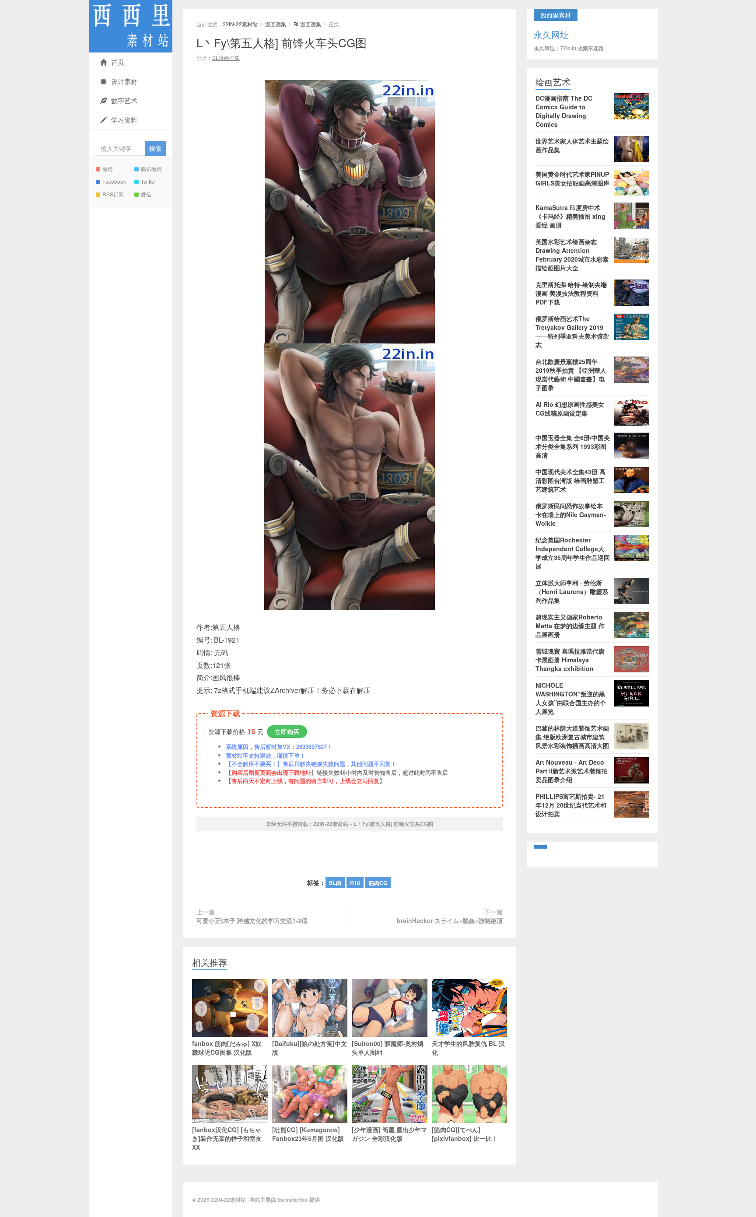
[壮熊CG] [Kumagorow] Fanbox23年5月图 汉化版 (308, 1134)
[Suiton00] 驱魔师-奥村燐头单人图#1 (388, 1047)
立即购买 (287, 731)
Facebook (114, 181)
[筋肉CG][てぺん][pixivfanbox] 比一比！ (465, 1134)
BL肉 (335, 883)
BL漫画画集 (307, 24)
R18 (355, 883)
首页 (117, 61)
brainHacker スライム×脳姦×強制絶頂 (450, 920)
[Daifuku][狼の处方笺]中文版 (309, 1047)
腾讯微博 (151, 168)
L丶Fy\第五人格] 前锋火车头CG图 (281, 42)
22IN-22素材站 (130, 26)
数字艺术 (124, 100)
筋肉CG (378, 883)
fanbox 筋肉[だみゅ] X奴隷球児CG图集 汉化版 (227, 1047)
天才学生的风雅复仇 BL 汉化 (468, 1047)
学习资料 (124, 119)
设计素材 (124, 81)
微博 (107, 168)
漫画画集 (275, 24)
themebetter (292, 1199)
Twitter (148, 181)
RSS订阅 (113, 194)
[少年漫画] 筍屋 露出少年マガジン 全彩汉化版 (389, 1134)
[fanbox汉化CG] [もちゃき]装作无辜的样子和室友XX (227, 1138)
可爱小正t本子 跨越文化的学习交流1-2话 (252, 920)
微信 (146, 194)
